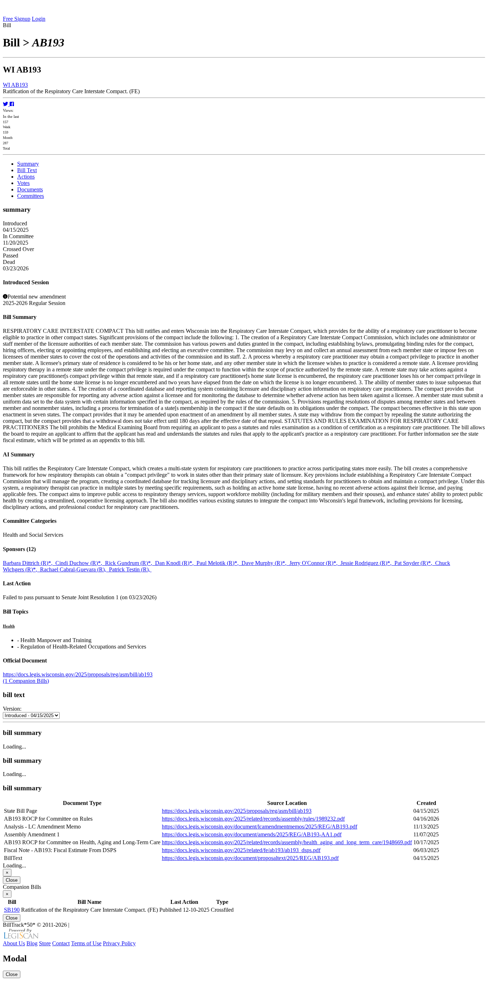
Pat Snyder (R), (414, 563)
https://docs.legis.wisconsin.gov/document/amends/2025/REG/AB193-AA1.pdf (252, 834)
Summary (28, 164)
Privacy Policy (119, 943)
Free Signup (16, 19)
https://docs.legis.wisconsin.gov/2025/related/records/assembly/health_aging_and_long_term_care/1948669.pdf (287, 842)
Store (45, 943)
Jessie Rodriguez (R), (367, 563)
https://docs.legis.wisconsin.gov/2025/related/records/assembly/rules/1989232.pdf (253, 819)
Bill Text (27, 170)
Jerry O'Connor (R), (314, 563)
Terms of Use (86, 943)
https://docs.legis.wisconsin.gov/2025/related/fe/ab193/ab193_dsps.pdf (241, 850)
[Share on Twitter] (6, 104)
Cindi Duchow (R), (80, 563)
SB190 (12, 910)
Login (38, 19)
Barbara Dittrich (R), (29, 563)
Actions (26, 177)
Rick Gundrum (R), (130, 563)
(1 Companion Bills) (26, 681)
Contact (61, 943)
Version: (12, 709)
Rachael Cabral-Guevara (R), (74, 569)
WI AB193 (15, 85)
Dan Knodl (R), (175, 563)
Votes (23, 183)
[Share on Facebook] (12, 104)
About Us (14, 943)
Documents (30, 189)
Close (12, 880)
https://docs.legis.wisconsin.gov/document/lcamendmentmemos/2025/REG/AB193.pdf (259, 827)
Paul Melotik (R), (218, 563)
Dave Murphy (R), (265, 563)
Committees (30, 196)
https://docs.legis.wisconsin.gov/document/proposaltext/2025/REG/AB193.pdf (250, 858)
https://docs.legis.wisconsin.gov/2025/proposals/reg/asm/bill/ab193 (78, 674)
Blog (32, 943)
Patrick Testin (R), (130, 569)
